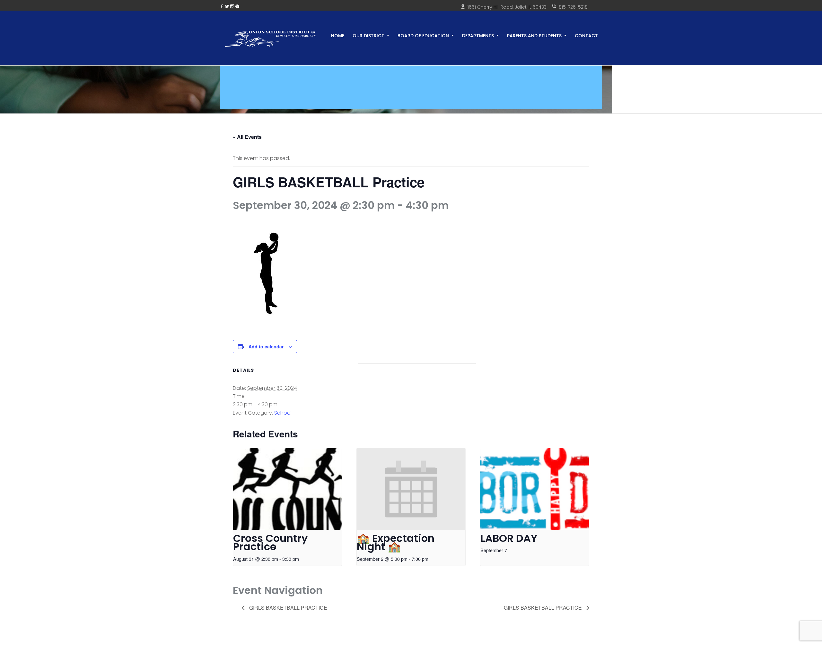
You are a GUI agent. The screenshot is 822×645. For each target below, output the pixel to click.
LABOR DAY (509, 538)
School (283, 413)
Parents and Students (534, 35)
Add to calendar (266, 346)
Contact (586, 35)
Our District (368, 35)
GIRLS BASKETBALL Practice (287, 607)
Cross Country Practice (270, 542)
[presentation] (287, 489)
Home (337, 35)
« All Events (247, 136)
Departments (478, 35)
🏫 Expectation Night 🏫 (395, 542)
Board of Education (423, 35)
